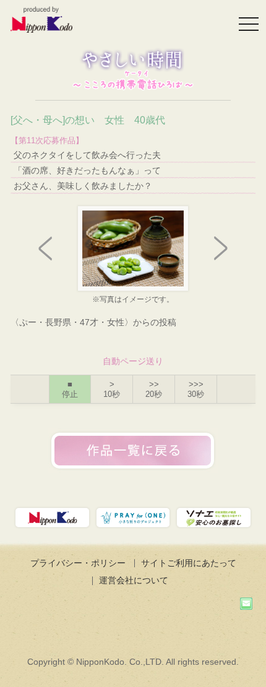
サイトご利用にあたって (188, 563)
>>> (195, 389)
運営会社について (133, 580)
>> (153, 389)
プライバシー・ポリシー (78, 563)
